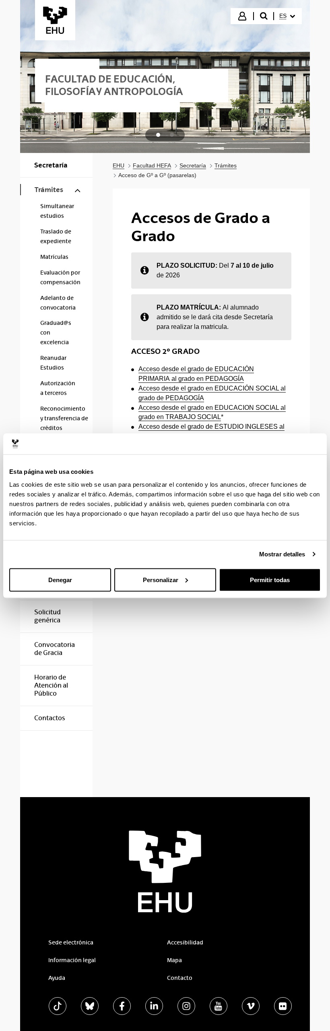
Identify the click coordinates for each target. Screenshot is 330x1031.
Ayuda (56, 978)
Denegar (60, 579)
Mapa (174, 960)
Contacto (179, 978)
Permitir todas (270, 579)
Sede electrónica (70, 942)
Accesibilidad (185, 942)
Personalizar (160, 579)
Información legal (72, 960)
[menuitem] (287, 16)
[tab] (158, 135)
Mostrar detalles (282, 554)
